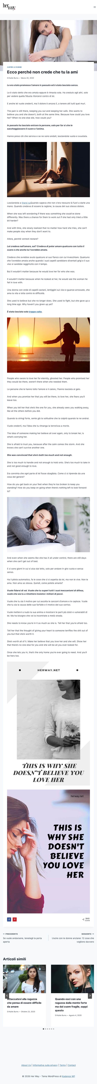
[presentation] (24, 979)
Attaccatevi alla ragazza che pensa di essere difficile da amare (24, 1003)
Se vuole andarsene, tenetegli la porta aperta (22, 938)
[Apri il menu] (94, 7)
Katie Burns (13, 78)
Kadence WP (68, 1076)
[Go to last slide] (7, 996)
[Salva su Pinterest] (15, 919)
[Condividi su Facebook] (9, 919)
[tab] (43, 1029)
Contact (72, 1065)
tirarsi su (26, 203)
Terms (62, 1065)
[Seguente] (90, 996)
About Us (26, 1065)
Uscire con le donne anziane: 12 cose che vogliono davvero (73, 938)
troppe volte (35, 311)
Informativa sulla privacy (45, 1065)
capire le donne (14, 67)
